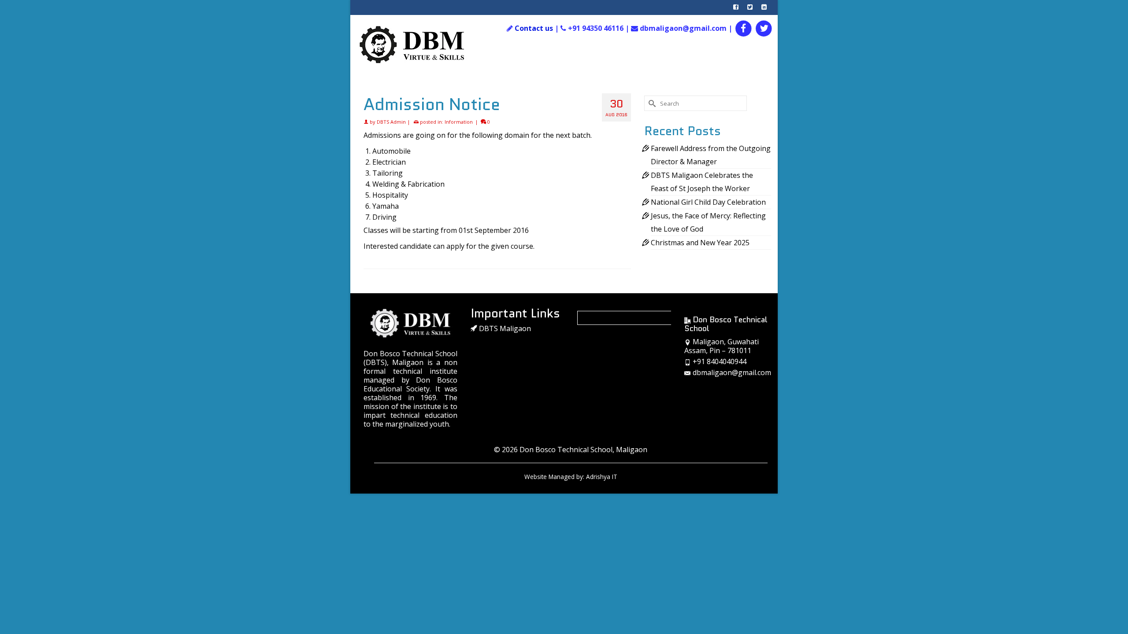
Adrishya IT (601, 476)
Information (459, 121)
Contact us (534, 28)
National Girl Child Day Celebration (708, 202)
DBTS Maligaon (504, 328)
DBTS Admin (391, 121)
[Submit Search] (650, 103)
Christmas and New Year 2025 (700, 242)
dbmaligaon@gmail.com (732, 372)
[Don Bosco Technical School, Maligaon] (421, 45)
